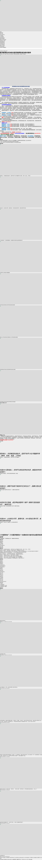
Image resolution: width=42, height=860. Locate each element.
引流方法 (1, 569)
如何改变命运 (2, 37)
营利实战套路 (31, 137)
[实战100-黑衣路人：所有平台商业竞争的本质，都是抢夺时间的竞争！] (5, 468)
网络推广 (1, 542)
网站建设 (1, 32)
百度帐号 (38, 857)
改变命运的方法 (2, 565)
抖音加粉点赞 (2, 43)
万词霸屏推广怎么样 (3, 585)
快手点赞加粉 (30, 136)
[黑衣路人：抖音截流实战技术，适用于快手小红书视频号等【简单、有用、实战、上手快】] (5, 452)
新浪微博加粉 (2, 42)
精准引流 (1, 573)
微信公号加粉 (2, 45)
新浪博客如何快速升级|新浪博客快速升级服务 (11, 141)
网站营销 (1, 570)
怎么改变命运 (2, 564)
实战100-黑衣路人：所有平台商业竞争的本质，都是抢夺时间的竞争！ (12, 554)
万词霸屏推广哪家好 (3, 586)
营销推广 (21, 94)
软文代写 (1, 580)
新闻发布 (1, 587)
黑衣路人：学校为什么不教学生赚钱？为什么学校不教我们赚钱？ (11, 556)
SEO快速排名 (2, 34)
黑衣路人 (4, 857)
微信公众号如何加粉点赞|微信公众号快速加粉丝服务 (12, 142)
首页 (1, 31)
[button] (0, 50)
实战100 (1, 540)
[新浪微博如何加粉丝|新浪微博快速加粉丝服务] (21, 70)
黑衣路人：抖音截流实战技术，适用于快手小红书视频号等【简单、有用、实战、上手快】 (15, 549)
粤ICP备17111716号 (25, 859)
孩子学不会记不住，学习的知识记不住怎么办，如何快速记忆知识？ (11, 553)
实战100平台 (11, 140)
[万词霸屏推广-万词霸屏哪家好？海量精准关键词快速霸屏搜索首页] (5, 533)
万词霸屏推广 (2, 584)
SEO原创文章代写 (3, 581)
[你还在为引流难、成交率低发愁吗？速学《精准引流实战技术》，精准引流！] (5, 500)
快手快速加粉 (2, 44)
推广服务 (1, 546)
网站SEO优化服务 (3, 39)
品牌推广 (25, 94)
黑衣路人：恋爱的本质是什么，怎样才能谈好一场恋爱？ (9, 555)
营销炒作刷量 (17, 137)
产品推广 (1, 583)
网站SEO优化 (3, 136)
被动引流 (1, 574)
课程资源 (1, 547)
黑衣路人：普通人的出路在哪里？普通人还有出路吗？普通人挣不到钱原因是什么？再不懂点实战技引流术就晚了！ (19, 551)
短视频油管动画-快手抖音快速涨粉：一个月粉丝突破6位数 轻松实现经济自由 (13, 552)
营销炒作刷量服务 (3, 47)
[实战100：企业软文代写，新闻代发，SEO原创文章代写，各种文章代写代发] (5, 517)
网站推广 (1, 568)
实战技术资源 (24, 137)
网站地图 (30, 859)
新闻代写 (1, 578)
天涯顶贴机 (2, 36)
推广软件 (1, 33)
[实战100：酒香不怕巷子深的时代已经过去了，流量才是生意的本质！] (5, 484)
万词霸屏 (1, 35)
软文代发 (1, 579)
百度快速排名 (10, 136)
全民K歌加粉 (2, 46)
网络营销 (1, 562)
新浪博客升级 (2, 41)
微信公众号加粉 (3, 137)
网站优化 (1, 576)
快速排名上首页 (2, 40)
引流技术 (1, 575)
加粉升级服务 (2, 38)
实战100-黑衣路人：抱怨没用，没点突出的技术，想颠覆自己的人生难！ (12, 550)
